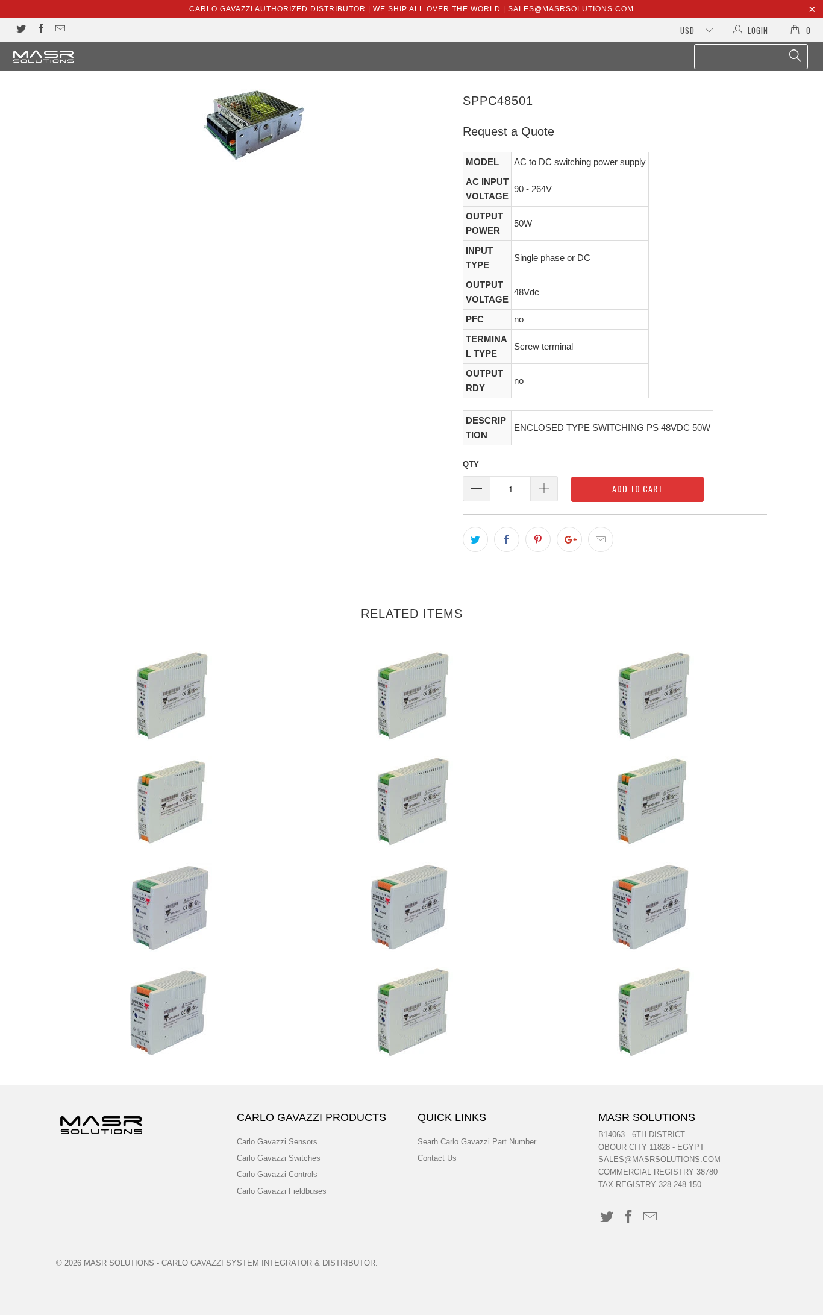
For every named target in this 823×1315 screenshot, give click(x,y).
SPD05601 (652, 907)
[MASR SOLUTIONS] (72, 56)
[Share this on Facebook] (506, 539)
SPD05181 (411, 801)
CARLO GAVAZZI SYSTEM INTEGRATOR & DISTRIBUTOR (268, 1262)
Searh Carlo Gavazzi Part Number (477, 1141)
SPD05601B (170, 1012)
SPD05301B (411, 907)
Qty (471, 464)
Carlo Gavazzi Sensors (277, 1141)
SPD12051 (411, 1012)
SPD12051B (652, 1012)
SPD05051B (411, 696)
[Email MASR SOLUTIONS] (59, 29)
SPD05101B (170, 801)
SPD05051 (170, 696)
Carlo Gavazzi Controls (277, 1174)
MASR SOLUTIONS (119, 1262)
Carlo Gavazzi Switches (279, 1158)
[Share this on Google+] (569, 539)
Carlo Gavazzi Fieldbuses (282, 1191)
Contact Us (437, 1158)
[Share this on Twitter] (475, 539)
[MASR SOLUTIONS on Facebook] (39, 29)
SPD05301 (170, 907)
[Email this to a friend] (600, 539)
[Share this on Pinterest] (538, 539)
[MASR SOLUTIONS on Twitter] (20, 29)
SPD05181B (652, 801)
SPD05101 (652, 696)
